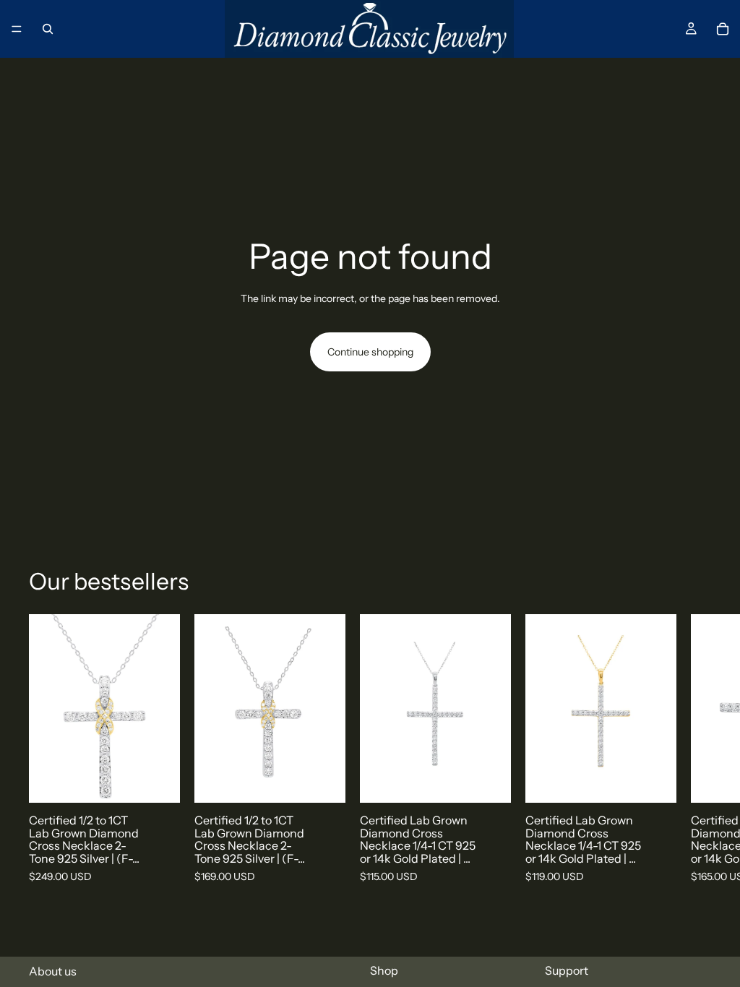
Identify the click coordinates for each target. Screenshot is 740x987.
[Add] (158, 781)
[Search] (48, 29)
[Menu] (16, 29)
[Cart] (723, 29)
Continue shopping (370, 351)
